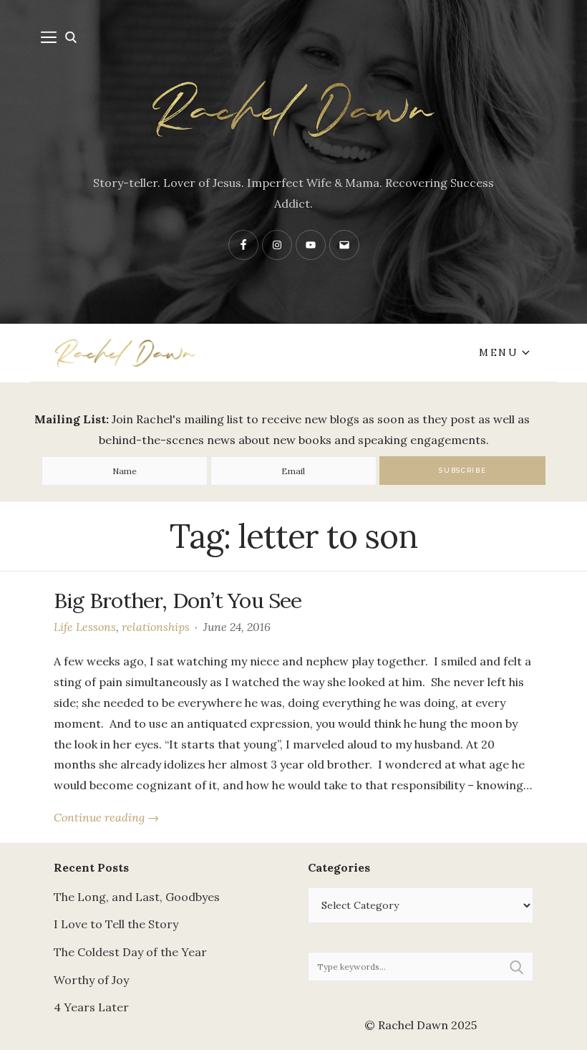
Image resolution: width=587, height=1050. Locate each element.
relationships (156, 627)
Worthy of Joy (91, 980)
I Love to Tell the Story (116, 924)
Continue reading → (106, 817)
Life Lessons (85, 627)
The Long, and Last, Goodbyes (137, 897)
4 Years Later (91, 1007)
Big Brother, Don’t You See (178, 600)
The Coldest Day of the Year (130, 952)
